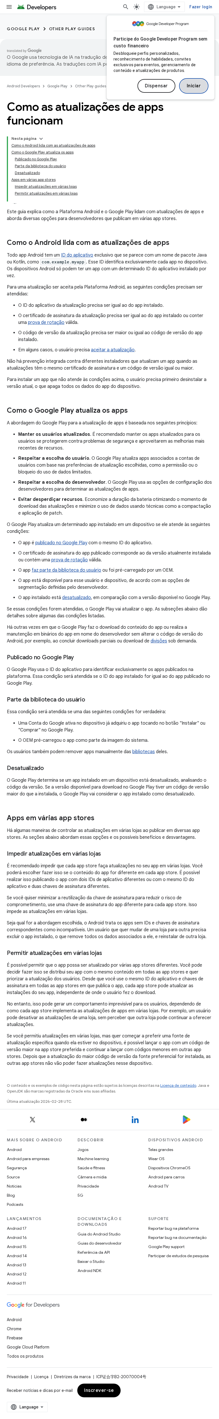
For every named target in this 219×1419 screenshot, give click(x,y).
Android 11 (16, 1283)
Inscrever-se (99, 1390)
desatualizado (76, 597)
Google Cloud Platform (28, 1347)
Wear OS (156, 1158)
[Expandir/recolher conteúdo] (41, 138)
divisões (159, 641)
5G (80, 1195)
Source (13, 1177)
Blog (11, 1195)
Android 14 (17, 1255)
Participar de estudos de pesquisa (178, 1255)
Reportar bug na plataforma (173, 1228)
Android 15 (17, 1246)
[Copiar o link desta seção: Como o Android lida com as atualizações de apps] (175, 243)
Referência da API (94, 1252)
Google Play (23, 28)
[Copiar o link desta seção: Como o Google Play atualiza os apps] (133, 411)
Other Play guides (72, 28)
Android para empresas (28, 1158)
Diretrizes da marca (72, 1376)
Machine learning (93, 1158)
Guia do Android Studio (99, 1234)
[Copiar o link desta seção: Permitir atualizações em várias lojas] (107, 953)
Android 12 (17, 1274)
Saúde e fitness (91, 1167)
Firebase (15, 1338)
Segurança (17, 1167)
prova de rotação (46, 322)
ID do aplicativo (77, 255)
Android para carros (166, 1177)
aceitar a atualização (113, 350)
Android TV (158, 1186)
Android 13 (16, 1264)
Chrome (14, 1328)
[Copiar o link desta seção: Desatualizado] (49, 768)
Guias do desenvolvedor (99, 1243)
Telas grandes (160, 1149)
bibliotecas (143, 752)
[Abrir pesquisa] (125, 6)
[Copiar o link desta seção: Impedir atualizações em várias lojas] (106, 854)
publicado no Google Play (61, 543)
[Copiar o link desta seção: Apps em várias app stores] (100, 818)
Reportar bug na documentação (177, 1237)
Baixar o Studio (91, 1261)
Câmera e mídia (92, 1177)
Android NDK (89, 1270)
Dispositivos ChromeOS (169, 1167)
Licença (41, 1376)
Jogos (83, 1149)
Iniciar (194, 86)
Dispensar (156, 86)
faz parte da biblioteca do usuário (66, 570)
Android (14, 1149)
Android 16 (17, 1237)
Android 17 (17, 1228)
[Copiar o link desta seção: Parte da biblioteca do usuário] (91, 700)
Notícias (14, 1186)
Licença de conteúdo (178, 1085)
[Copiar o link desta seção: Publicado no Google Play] (79, 657)
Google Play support (166, 1246)
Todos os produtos (25, 1356)
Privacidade (88, 1186)
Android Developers (23, 86)
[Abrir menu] (9, 7)
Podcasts (15, 1204)
